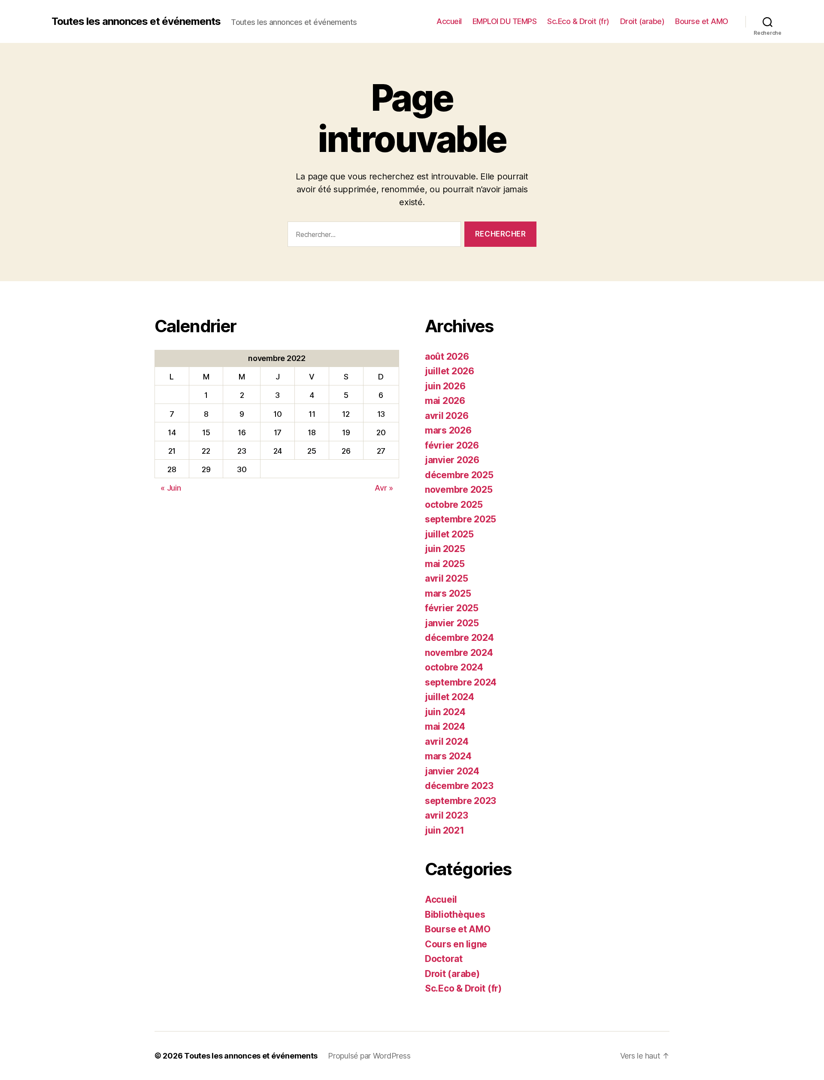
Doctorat (444, 958)
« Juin (171, 487)
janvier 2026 (452, 460)
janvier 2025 (452, 623)
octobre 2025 (454, 504)
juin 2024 (445, 712)
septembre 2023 (460, 800)
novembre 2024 (459, 652)
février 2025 (452, 608)
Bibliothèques (455, 914)
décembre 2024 (459, 637)
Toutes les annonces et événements (136, 21)
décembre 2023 (459, 785)
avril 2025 (446, 578)
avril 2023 (446, 815)
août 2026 (447, 356)
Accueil (449, 21)
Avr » (384, 487)
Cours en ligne (456, 944)
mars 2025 (448, 593)
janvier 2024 (452, 771)
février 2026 (452, 445)
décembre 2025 (459, 475)
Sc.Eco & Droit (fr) (578, 21)
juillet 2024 (449, 697)
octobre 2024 (454, 667)
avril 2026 (446, 415)
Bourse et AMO (701, 21)
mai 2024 (445, 726)
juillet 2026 (449, 371)
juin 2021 (444, 830)
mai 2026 (445, 400)
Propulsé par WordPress (369, 1055)
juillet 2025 (449, 534)
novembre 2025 (459, 489)
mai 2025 (445, 563)
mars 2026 (448, 430)
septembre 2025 (460, 519)
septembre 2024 (461, 682)
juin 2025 (445, 548)
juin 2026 (445, 386)
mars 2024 (448, 756)
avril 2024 (446, 741)
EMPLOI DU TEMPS (505, 21)
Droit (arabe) (642, 21)
